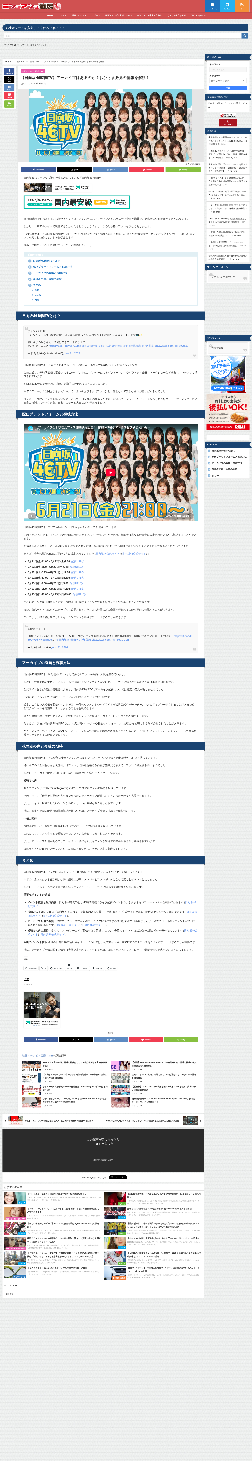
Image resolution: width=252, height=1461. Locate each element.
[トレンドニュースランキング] (228, 115)
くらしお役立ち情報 (176, 15)
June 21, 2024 (72, 353)
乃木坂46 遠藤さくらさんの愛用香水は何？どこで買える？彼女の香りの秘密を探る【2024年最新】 (228, 154)
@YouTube (45, 639)
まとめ (35, 285)
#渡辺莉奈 (148, 345)
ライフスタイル (198, 15)
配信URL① (77, 561)
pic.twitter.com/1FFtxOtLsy (171, 345)
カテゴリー (214, 75)
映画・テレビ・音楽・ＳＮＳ (118, 15)
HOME (50, 15)
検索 (228, 88)
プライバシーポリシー (223, 276)
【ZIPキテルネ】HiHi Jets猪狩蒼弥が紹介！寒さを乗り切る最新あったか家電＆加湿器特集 (228, 181)
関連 (36, 299)
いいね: (37, 294)
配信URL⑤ (76, 583)
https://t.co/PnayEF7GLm (64, 345)
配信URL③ (77, 572)
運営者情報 (217, 347)
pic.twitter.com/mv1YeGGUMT (110, 639)
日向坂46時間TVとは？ (44, 261)
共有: (36, 290)
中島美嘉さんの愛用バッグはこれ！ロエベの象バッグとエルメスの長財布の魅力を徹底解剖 (228, 140)
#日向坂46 (106, 345)
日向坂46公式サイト (108, 553)
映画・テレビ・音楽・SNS (33, 71)
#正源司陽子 (120, 345)
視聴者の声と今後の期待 (45, 279)
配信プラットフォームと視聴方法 (50, 266)
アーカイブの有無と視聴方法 (48, 273)
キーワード (214, 64)
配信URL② (76, 566)
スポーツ (96, 15)
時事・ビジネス (79, 15)
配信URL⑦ (79, 594)
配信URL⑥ (77, 588)
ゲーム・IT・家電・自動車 (149, 15)
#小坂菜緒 (85, 639)
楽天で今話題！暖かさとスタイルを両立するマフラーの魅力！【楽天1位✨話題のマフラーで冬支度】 (228, 167)
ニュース (62, 15)
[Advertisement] (228, 309)
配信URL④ (77, 577)
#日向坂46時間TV (90, 345)
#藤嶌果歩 (135, 345)
